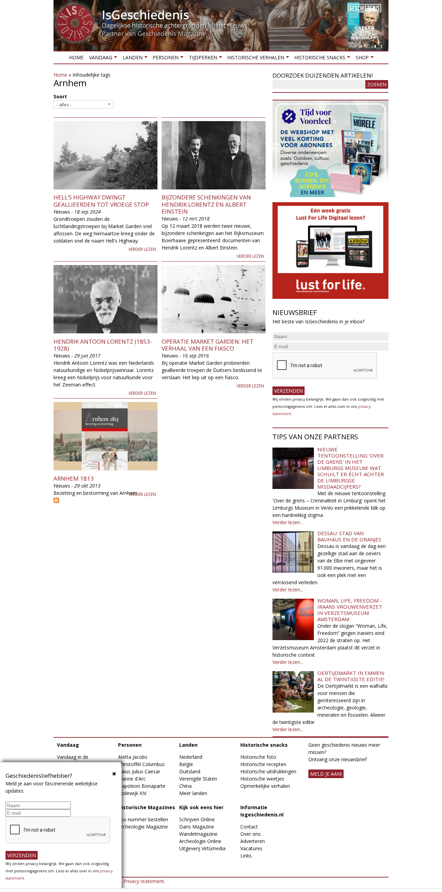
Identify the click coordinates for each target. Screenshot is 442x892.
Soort (60, 96)
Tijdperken (201, 58)
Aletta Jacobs (132, 757)
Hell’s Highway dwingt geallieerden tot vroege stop (101, 200)
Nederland (190, 757)
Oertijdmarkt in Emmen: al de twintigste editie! (351, 676)
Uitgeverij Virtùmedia (202, 848)
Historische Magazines (146, 807)
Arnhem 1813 (74, 478)
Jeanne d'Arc (132, 778)
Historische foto (258, 757)
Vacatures (251, 848)
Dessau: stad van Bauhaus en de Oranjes (349, 536)
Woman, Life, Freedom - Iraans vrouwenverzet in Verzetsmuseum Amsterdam (349, 610)
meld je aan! (326, 774)
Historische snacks (318, 58)
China (185, 786)
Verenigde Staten (198, 778)
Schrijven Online (197, 819)
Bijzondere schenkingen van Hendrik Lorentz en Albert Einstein (206, 204)
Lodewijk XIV (132, 793)
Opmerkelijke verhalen (265, 786)
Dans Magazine (196, 826)
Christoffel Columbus (141, 764)
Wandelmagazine (198, 834)
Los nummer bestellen (143, 819)
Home (76, 57)
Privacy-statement (143, 881)
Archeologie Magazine (143, 826)
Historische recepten (263, 764)
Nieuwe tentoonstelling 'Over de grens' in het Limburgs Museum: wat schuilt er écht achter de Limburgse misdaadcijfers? (350, 468)
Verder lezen (142, 249)
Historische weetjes (262, 778)
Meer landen (193, 793)
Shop (360, 58)
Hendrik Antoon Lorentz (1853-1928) (103, 344)
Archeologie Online (200, 841)
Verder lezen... (287, 522)
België (186, 764)
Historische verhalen (254, 58)
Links (246, 855)
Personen (164, 58)
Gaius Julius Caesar (139, 771)
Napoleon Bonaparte (141, 786)
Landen (130, 58)
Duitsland (189, 771)
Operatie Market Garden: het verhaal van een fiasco (207, 344)
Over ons (250, 834)
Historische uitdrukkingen (268, 771)
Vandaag (99, 58)
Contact (249, 826)
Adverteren (252, 841)
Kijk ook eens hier (201, 807)
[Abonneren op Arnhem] (160, 500)
